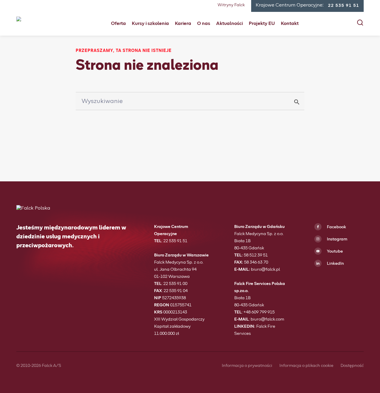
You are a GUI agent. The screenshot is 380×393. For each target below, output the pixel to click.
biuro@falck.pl (265, 269)
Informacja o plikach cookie (306, 366)
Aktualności (229, 23)
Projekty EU (262, 23)
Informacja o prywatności (247, 366)
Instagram (336, 239)
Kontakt (290, 23)
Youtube (334, 251)
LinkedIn (335, 264)
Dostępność (352, 366)
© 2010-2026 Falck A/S (38, 366)
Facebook (336, 227)
